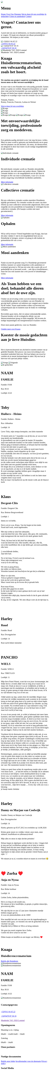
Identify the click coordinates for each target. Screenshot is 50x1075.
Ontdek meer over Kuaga (10, 329)
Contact (29, 16)
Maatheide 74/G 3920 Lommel (13, 1020)
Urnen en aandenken (17, 16)
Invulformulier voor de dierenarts (28, 1061)
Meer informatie (7, 182)
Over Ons (10, 14)
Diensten (17, 14)
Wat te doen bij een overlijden (32, 14)
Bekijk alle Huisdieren (9, 961)
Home (3, 14)
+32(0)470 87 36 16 (8, 48)
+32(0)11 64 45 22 (8, 44)
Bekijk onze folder (8, 1061)
